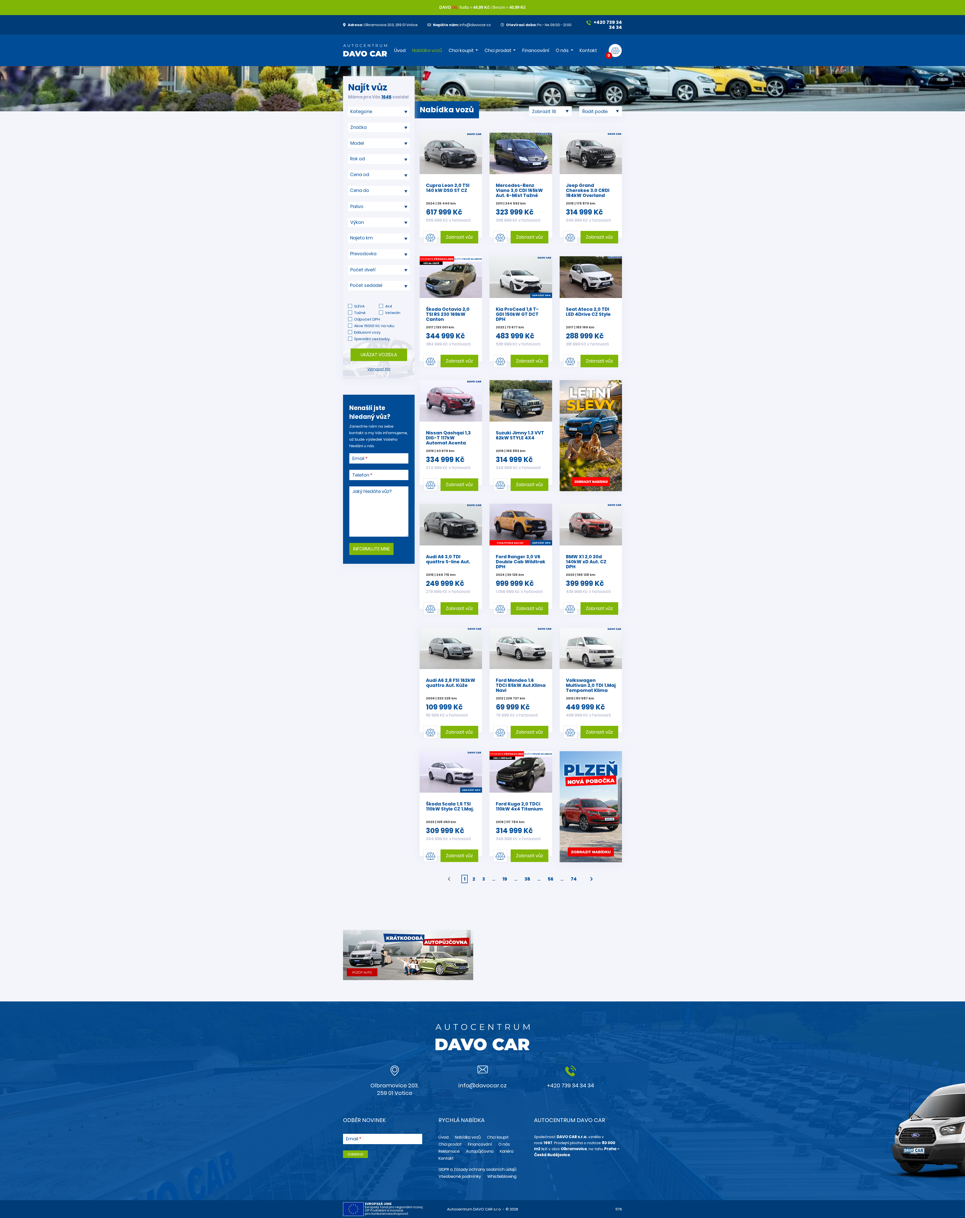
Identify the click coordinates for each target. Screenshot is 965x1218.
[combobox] (379, 111)
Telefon (360, 475)
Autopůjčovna (480, 1151)
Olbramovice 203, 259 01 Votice (383, 24)
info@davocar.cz (462, 24)
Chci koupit (461, 50)
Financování (535, 50)
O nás (562, 50)
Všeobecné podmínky (460, 1176)
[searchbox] (377, 111)
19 (504, 879)
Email (358, 458)
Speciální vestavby (372, 338)
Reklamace (449, 1151)
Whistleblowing (501, 1176)
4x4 (388, 306)
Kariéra (506, 1151)
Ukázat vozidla (379, 354)
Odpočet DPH (367, 319)
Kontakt (588, 50)
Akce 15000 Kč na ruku (374, 325)
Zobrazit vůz (459, 237)
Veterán (392, 312)
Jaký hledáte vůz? (372, 491)
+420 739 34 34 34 (607, 24)
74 (574, 879)
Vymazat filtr (379, 369)
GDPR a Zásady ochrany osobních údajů (477, 1169)
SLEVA (359, 306)
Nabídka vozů (427, 50)
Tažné (359, 312)
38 (527, 879)
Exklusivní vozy (367, 332)
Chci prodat (498, 50)
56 (550, 879)
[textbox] (379, 158)
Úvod (400, 50)
